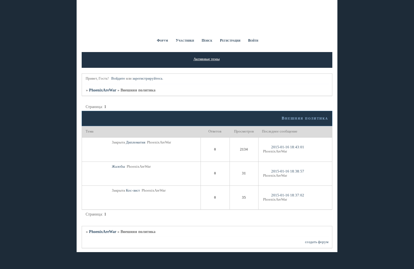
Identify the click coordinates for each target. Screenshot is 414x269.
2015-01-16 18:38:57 (287, 171)
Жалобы (118, 167)
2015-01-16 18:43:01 (287, 147)
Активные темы (206, 59)
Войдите (118, 78)
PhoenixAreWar (102, 90)
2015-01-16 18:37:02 (287, 195)
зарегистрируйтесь (147, 78)
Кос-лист (133, 190)
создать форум (316, 242)
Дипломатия (135, 142)
